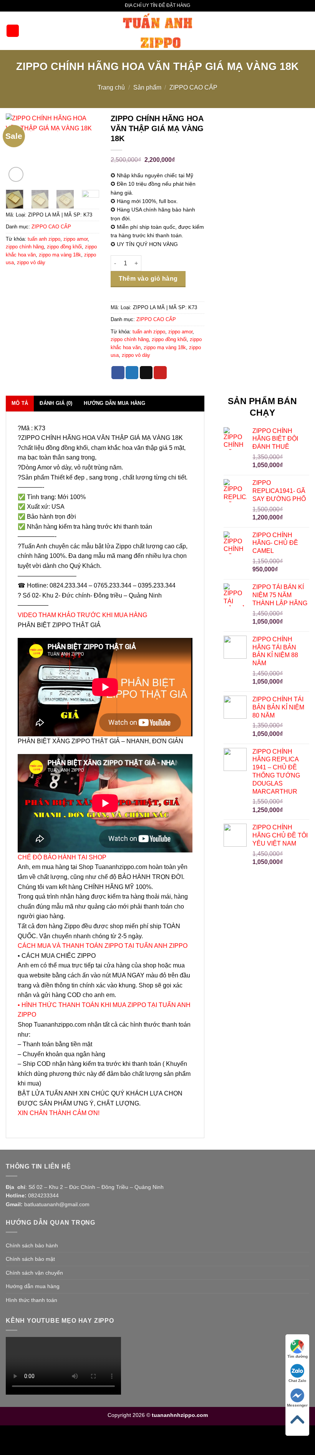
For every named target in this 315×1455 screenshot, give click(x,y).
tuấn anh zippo (44, 239)
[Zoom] (15, 174)
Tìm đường (297, 1356)
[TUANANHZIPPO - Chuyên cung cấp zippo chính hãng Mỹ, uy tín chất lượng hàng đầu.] (157, 31)
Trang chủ (111, 87)
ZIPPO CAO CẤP (193, 87)
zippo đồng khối (64, 247)
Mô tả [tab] (20, 403)
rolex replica (99, 1440)
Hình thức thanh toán (31, 1300)
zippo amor (75, 239)
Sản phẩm (147, 87)
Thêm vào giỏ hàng (148, 278)
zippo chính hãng (25, 247)
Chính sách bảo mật (30, 1259)
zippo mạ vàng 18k (60, 255)
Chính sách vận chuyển (34, 1273)
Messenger (297, 1405)
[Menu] (13, 31)
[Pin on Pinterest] (160, 372)
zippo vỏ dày (31, 262)
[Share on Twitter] (132, 372)
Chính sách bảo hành (32, 1245)
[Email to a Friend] (146, 372)
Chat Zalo (297, 1380)
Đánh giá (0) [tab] (56, 403)
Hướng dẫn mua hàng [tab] (114, 403)
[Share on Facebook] (117, 372)
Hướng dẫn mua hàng (33, 1286)
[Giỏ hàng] (305, 30)
